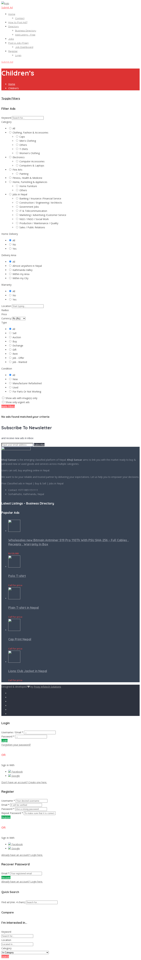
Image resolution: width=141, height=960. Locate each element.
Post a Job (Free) (18, 42)
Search (5, 956)
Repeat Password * (12, 813)
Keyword (6, 117)
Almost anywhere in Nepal (27, 265)
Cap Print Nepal (19, 639)
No (14, 244)
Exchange (18, 345)
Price (4, 314)
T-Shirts (23, 149)
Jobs (11, 38)
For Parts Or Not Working (27, 391)
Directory (13, 26)
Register (13, 51)
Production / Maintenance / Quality (38, 223)
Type (4, 322)
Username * (8, 800)
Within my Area (21, 274)
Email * (5, 804)
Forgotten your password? (16, 744)
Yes (15, 248)
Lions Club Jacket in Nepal (27, 671)
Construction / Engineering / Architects (40, 202)
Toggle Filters (10, 98)
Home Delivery (9, 233)
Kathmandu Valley (22, 270)
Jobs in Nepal (20, 194)
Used (15, 387)
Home (11, 14)
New (15, 379)
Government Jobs (29, 206)
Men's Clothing (27, 140)
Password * (7, 736)
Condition (6, 368)
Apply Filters (8, 406)
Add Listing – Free (25, 34)
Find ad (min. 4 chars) (13, 902)
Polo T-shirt (17, 576)
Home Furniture (28, 186)
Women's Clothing (29, 153)
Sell (14, 333)
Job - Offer (18, 358)
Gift (15, 349)
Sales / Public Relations (32, 227)
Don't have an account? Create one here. (24, 782)
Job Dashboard (24, 47)
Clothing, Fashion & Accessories (30, 132)
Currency (6, 318)
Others (23, 145)
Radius (5, 310)
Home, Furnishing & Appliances (30, 182)
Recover (5, 877)
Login (18, 55)
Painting (23, 173)
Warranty (6, 284)
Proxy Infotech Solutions (47, 686)
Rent (15, 353)
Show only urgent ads (18, 402)
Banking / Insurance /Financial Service (40, 198)
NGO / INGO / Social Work (34, 219)
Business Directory (25, 30)
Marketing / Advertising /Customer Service (42, 215)
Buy (15, 341)
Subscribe (39, 444)
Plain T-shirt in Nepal (23, 608)
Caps (22, 136)
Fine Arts (17, 169)
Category (6, 121)
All (14, 128)
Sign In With (7, 765)
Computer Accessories (32, 161)
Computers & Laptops (31, 165)
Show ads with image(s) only (21, 398)
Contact (19, 18)
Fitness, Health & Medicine (27, 177)
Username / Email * (12, 732)
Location (6, 306)
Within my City (20, 278)
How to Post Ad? (17, 22)
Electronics (19, 157)
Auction (17, 337)
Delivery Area (8, 255)
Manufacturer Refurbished (27, 383)
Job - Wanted (20, 362)
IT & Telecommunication (33, 210)
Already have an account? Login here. (22, 855)
